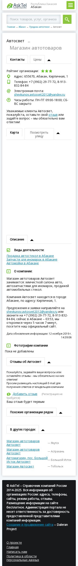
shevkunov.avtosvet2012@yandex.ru (39, 94)
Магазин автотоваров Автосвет (23, 443)
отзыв (53, 115)
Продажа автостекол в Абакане (30, 256)
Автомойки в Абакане (22, 263)
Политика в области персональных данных (22, 558)
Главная (11, 26)
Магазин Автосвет (20, 466)
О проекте (14, 542)
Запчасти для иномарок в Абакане (31, 259)
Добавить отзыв (25, 394)
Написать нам (16, 552)
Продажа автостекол (39, 26)
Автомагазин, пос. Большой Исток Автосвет (27, 460)
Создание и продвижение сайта (29, 524)
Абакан (22, 26)
